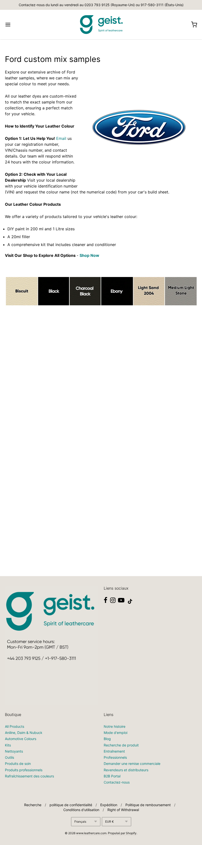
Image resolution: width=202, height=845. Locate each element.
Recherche (32, 805)
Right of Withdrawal (123, 810)
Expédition (108, 805)
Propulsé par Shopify (122, 833)
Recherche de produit (121, 745)
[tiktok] (130, 601)
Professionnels (115, 757)
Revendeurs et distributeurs (126, 770)
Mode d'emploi (115, 732)
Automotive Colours (20, 739)
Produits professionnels (23, 770)
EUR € (109, 821)
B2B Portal (112, 776)
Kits (8, 745)
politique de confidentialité (71, 805)
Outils (9, 757)
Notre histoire (114, 726)
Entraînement (114, 751)
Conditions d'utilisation (81, 810)
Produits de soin (18, 763)
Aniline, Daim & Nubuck (23, 732)
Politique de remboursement (148, 805)
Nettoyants (14, 751)
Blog (107, 739)
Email (61, 138)
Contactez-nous (117, 782)
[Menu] (24, 25)
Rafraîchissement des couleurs (29, 776)
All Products (14, 726)
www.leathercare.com (91, 833)
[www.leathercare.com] (101, 24)
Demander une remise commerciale (132, 763)
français (80, 821)
